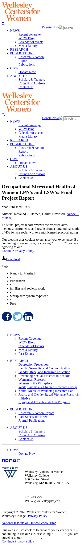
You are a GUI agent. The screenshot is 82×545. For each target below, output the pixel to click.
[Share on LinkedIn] (28, 316)
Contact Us (26, 439)
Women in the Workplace (35, 383)
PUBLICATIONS (22, 409)
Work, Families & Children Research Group (48, 387)
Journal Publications (32, 420)
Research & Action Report (36, 413)
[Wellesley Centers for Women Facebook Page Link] (3, 460)
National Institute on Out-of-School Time (29, 523)
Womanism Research (32, 379)
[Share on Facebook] (6, 316)
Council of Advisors (32, 435)
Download (13, 259)
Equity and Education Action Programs (44, 402)
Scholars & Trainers (32, 431)
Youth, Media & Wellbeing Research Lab (46, 391)
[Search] (3, 23)
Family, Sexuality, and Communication (44, 368)
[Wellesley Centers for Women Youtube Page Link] (14, 460)
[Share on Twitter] (17, 316)
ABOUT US (18, 427)
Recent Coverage (30, 338)
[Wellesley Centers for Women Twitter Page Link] (6, 460)
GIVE (14, 450)
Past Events (26, 353)
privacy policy (31, 247)
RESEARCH (19, 360)
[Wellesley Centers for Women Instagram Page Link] (18, 460)
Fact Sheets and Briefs (33, 417)
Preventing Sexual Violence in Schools (44, 376)
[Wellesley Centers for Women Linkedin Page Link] (10, 460)
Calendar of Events (31, 346)
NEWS (15, 335)
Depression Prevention (34, 364)
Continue (59, 243)
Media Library (28, 350)
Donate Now (50, 27)
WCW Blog (26, 342)
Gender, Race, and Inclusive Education (44, 372)
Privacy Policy (24, 251)
